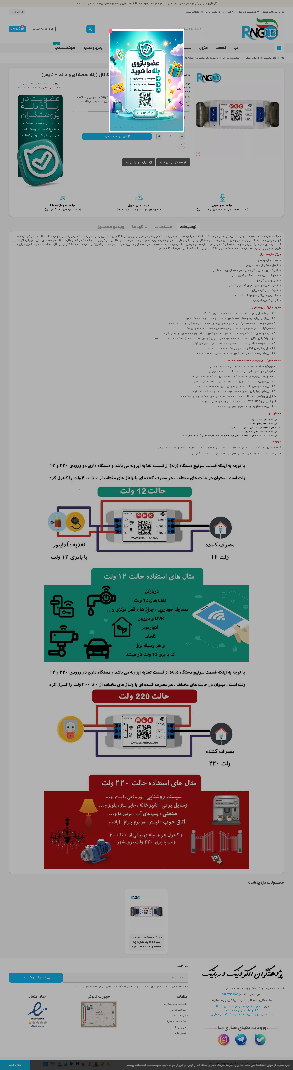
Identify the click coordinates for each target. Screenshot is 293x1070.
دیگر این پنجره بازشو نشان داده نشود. (133, 127)
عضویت (146, 113)
